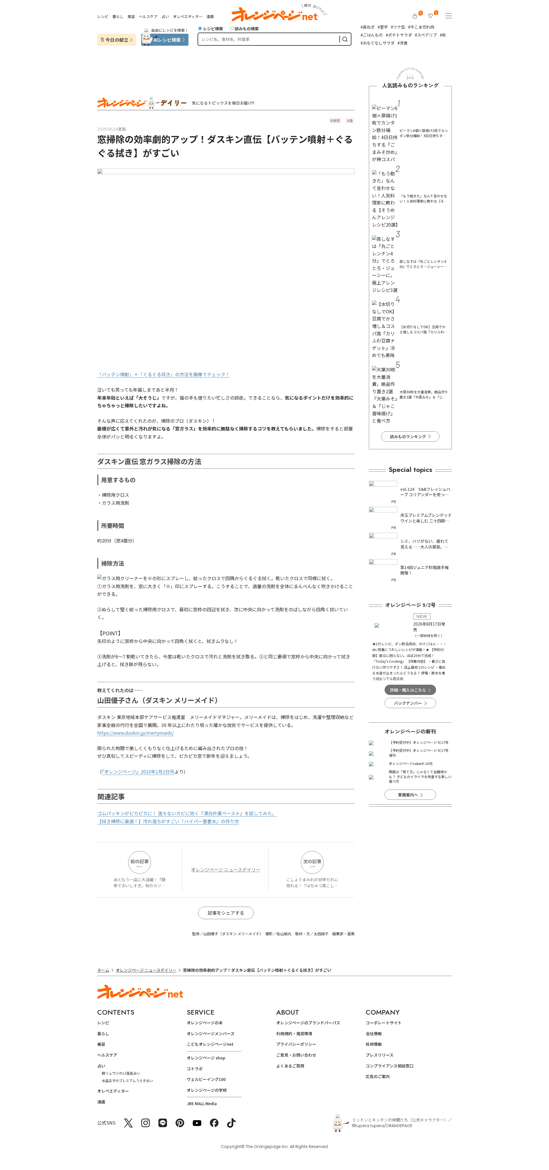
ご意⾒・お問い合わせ (296, 1055)
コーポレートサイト (384, 1022)
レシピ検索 (213, 28)
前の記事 (139, 861)
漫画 (210, 16)
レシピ (102, 16)
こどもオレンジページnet (210, 1044)
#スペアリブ (426, 35)
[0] (415, 16)
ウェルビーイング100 (206, 1079)
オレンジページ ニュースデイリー (225, 869)
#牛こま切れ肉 (421, 27)
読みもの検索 (247, 28)
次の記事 (312, 861)
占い (165, 16)
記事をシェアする (226, 912)
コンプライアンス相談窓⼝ (389, 1066)
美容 (131, 16)
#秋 (443, 35)
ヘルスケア (148, 16)
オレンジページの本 (205, 1022)
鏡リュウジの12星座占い (121, 1073)
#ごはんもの (372, 35)
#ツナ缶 (398, 27)
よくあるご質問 (290, 1066)
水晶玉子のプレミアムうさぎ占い (127, 1080)
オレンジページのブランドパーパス (308, 1022)
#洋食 (402, 43)
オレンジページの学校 (207, 1090)
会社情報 (374, 1033)
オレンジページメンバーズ (210, 1033)
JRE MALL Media (202, 1103)
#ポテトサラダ (399, 35)
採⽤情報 (374, 1044)
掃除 (336, 120)
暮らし (118, 16)
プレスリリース (379, 1055)
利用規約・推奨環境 (294, 1033)
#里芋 (383, 27)
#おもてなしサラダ (378, 43)
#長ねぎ (368, 27)
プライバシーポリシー (296, 1044)
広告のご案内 (378, 1076)
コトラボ (195, 1068)
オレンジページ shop (206, 1058)
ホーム (103, 970)
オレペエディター (187, 16)
